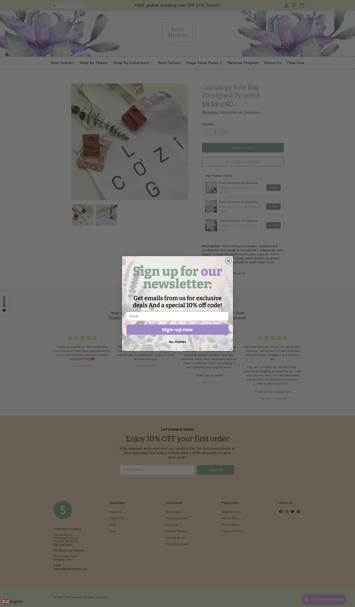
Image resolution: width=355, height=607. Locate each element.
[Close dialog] (228, 261)
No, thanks (177, 342)
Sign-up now (177, 329)
